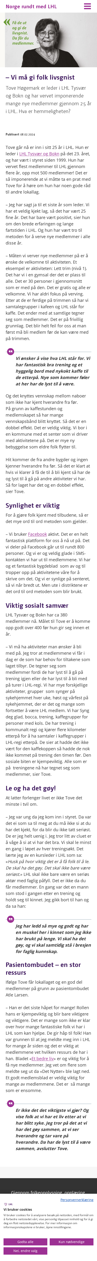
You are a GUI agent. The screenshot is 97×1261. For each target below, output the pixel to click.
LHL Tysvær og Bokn (39, 153)
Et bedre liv (43, 1058)
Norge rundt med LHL (31, 6)
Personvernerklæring (77, 1200)
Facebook (37, 534)
